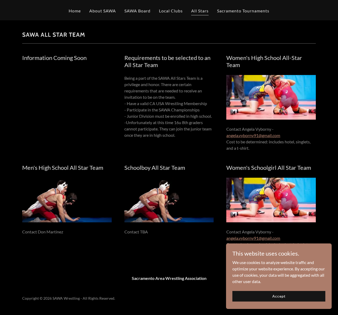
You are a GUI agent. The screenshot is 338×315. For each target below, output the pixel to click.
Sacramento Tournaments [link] (243, 10)
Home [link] (75, 10)
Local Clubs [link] (171, 10)
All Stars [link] (200, 10)
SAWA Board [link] (137, 10)
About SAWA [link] (102, 10)
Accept (278, 296)
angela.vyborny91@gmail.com (253, 135)
